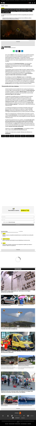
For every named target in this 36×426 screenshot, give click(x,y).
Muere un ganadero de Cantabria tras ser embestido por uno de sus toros (16, 240)
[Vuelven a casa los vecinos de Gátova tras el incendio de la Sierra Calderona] (9, 400)
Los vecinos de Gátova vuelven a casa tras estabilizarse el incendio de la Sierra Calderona (16, 328)
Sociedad (18, 269)
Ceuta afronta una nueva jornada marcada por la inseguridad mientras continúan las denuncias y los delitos (17, 392)
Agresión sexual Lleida (29, 0)
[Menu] (35, 3)
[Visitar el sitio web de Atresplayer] (18, 418)
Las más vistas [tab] (4, 231)
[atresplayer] (32, 2)
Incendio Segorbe (17, 0)
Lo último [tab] (21, 231)
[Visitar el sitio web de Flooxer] (23, 418)
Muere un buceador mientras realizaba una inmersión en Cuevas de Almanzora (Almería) (18, 352)
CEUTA (4, 243)
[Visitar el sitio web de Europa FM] (32, 415)
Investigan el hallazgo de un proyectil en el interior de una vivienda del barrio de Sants (9, 305)
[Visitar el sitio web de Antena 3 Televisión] (4, 415)
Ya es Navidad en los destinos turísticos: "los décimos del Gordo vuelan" (26, 305)
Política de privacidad (11, 423)
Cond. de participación (24, 423)
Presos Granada (12, 0)
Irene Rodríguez (7, 46)
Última (30, 2)
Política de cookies (17, 423)
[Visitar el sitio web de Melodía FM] (13, 418)
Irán (20, 0)
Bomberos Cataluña (23, 0)
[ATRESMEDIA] (18, 413)
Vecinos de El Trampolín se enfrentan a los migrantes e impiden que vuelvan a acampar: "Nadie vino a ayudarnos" (17, 245)
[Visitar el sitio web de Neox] (12, 415)
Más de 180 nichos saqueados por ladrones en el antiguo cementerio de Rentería (15, 291)
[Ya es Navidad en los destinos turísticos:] (26, 299)
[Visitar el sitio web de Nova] (16, 415)
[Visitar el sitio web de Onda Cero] (28, 415)
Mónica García (3, 0)
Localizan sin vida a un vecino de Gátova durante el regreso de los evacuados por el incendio (8, 365)
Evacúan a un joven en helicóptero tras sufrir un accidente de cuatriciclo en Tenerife (25, 365)
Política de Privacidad (12, 222)
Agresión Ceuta (8, 0)
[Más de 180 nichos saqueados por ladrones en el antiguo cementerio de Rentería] (18, 280)
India (4, 233)
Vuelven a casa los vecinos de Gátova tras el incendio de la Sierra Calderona (9, 405)
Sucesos (6, 5)
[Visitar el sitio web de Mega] (20, 415)
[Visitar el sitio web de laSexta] (8, 415)
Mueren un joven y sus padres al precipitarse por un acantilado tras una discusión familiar (18, 235)
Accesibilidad (29, 423)
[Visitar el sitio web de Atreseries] (24, 415)
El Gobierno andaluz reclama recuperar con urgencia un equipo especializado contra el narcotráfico (26, 405)
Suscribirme (18, 224)
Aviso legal (6, 423)
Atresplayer (7, 133)
